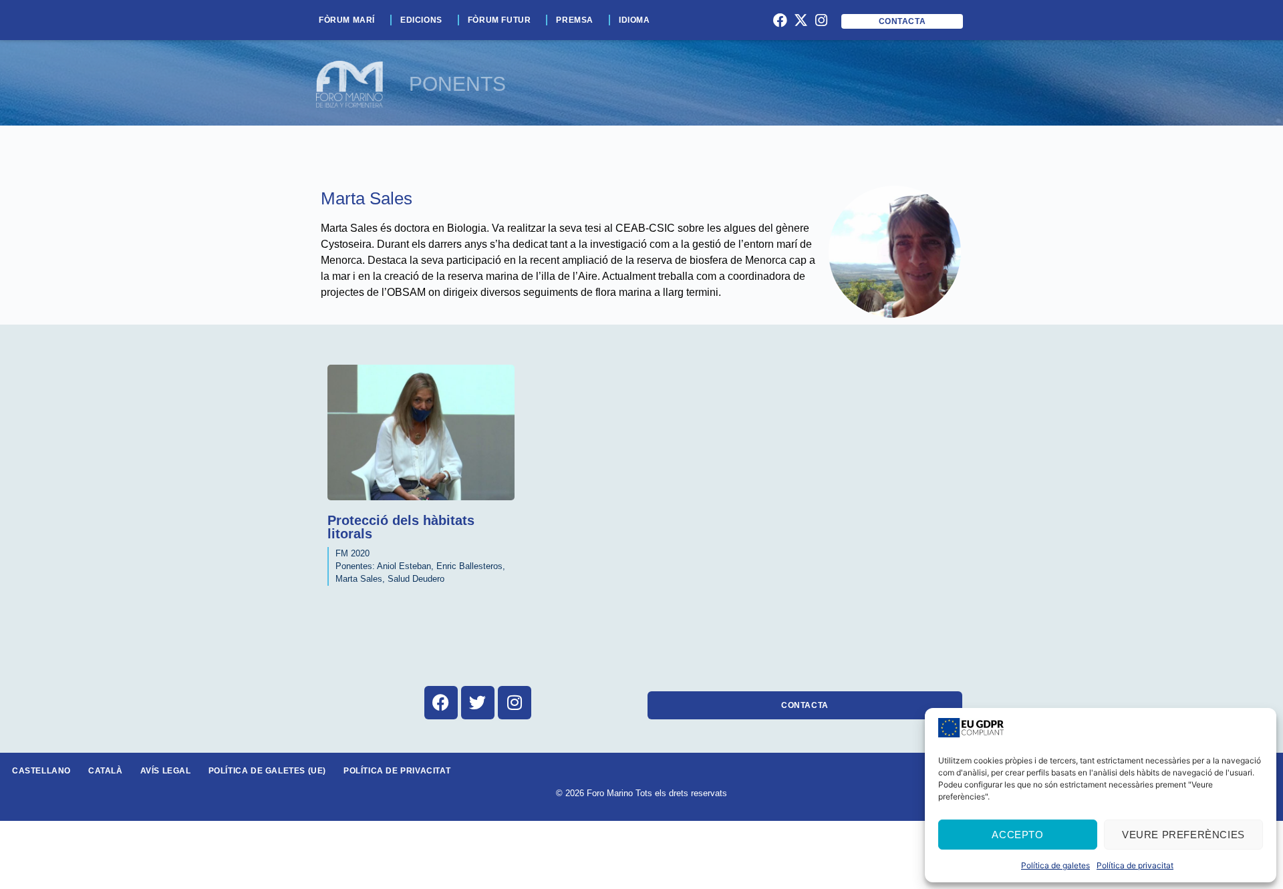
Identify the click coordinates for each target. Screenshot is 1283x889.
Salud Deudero (416, 579)
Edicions (421, 20)
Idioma (634, 20)
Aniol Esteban (404, 566)
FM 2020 (352, 553)
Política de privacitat (1135, 865)
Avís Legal (165, 770)
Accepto (1017, 834)
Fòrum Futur (499, 20)
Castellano (41, 770)
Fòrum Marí (347, 20)
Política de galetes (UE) (267, 770)
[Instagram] (821, 20)
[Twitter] (477, 702)
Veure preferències (1183, 834)
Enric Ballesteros (469, 566)
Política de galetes (1055, 865)
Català (105, 770)
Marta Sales (366, 198)
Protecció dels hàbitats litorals (400, 527)
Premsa (574, 20)
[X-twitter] (801, 20)
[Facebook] (780, 20)
